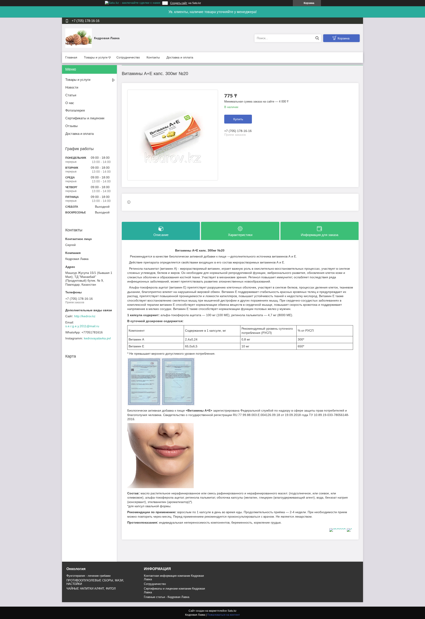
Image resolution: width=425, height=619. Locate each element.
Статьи (70, 95)
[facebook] (337, 528)
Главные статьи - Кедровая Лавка (166, 597)
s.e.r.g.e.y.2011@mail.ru (82, 326)
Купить (238, 119)
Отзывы (71, 126)
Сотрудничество (128, 57)
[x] (349, 528)
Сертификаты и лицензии (84, 118)
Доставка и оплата (179, 57)
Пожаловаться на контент (223, 614)
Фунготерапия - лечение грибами (88, 575)
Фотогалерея (75, 110)
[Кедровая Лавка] (78, 38)
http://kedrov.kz (84, 316)
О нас (69, 103)
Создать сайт (178, 3)
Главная (71, 57)
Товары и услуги (96, 57)
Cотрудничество (155, 584)
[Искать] (317, 38)
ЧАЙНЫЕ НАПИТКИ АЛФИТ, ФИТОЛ (91, 588)
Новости (71, 87)
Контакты (153, 57)
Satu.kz (232, 610)
